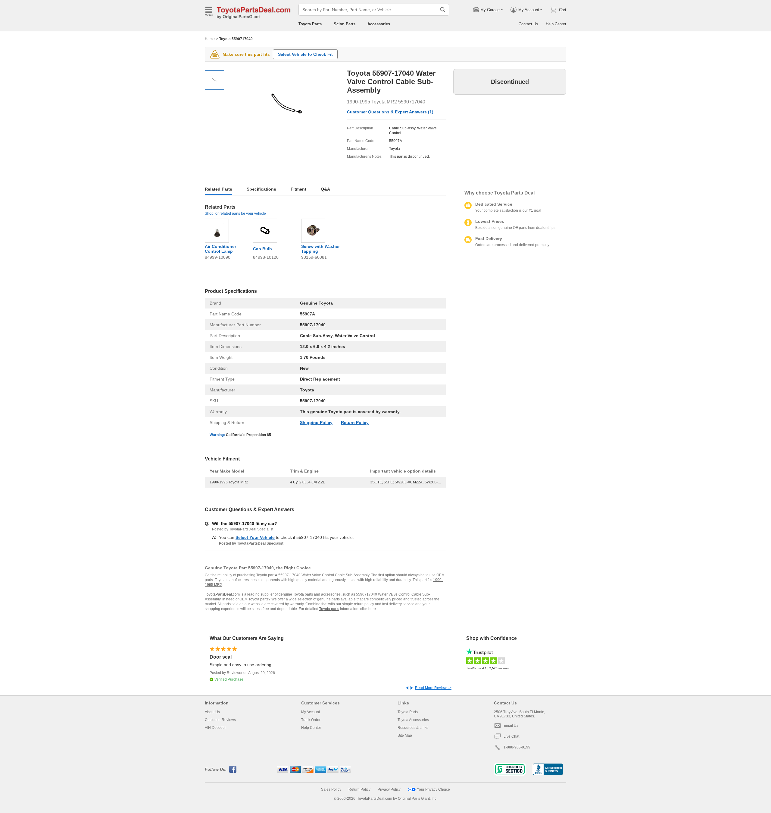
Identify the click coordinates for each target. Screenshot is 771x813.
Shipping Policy (316, 422)
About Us (212, 712)
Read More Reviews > (433, 688)
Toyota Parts (310, 24)
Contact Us (528, 24)
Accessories (378, 24)
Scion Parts (344, 24)
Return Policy (355, 422)
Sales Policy (331, 789)
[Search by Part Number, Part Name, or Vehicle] (442, 9)
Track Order (310, 720)
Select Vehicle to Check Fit (305, 54)
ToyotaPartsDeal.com (222, 594)
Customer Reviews (220, 720)
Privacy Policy (389, 789)
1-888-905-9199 (517, 747)
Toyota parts (329, 609)
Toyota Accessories (413, 720)
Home (210, 39)
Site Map (405, 735)
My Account (310, 712)
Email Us (511, 725)
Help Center (556, 24)
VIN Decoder (215, 728)
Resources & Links (413, 728)
